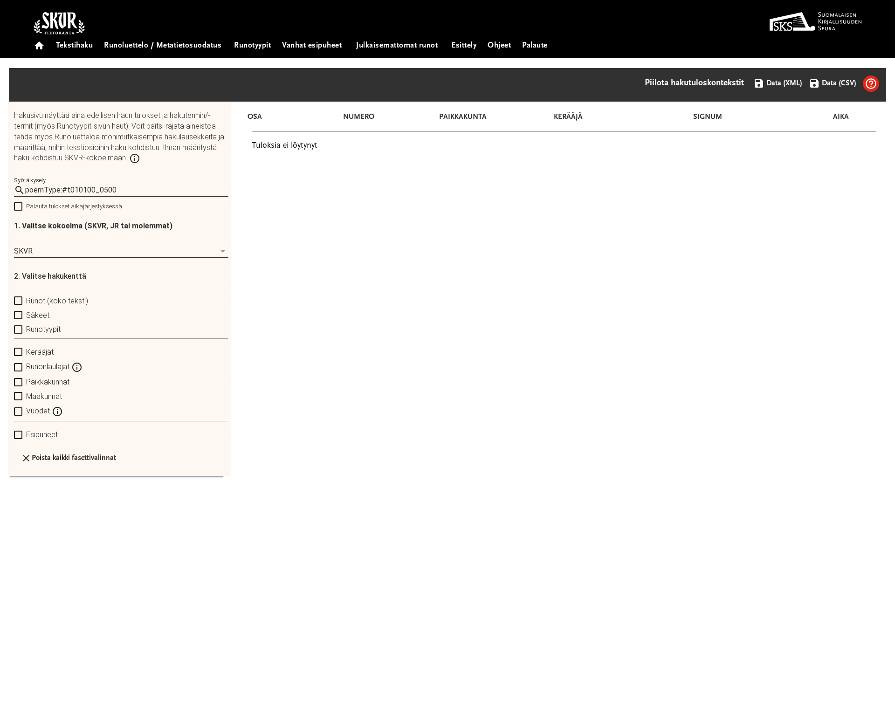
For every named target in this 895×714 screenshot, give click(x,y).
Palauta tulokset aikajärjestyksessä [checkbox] (74, 206)
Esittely (463, 46)
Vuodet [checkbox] (39, 411)
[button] (871, 84)
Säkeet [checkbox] (37, 315)
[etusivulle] (39, 42)
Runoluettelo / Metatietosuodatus (162, 46)
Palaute (535, 46)
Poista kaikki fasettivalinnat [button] (74, 458)
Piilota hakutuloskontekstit (694, 83)
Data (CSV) (838, 83)
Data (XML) (783, 83)
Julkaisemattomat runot (397, 46)
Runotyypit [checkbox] (43, 329)
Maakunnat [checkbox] (44, 396)
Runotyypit (252, 46)
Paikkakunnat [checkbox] (47, 382)
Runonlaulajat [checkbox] (48, 367)
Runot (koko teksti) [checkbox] (57, 300)
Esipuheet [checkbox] (42, 434)
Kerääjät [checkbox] (40, 352)
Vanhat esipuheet (312, 46)
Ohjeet (499, 46)
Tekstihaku (74, 46)
